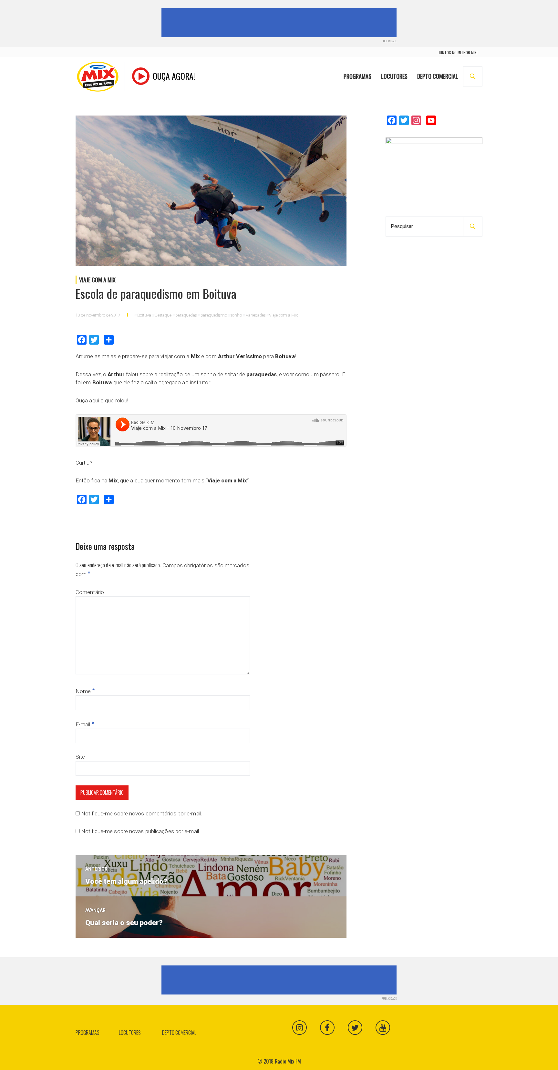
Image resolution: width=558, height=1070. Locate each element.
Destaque (163, 315)
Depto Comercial (437, 76)
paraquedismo (214, 315)
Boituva (144, 315)
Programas (357, 76)
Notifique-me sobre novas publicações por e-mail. (140, 831)
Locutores (394, 76)
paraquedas (186, 315)
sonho (236, 315)
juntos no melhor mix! (458, 52)
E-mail (85, 724)
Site (80, 756)
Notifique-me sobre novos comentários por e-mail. (141, 813)
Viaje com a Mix (97, 280)
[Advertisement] (280, 22)
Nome (85, 691)
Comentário (90, 592)
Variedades (255, 315)
